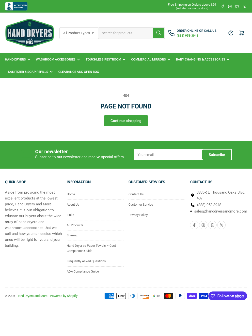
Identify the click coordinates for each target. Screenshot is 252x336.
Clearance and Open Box (78, 72)
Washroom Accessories (56, 59)
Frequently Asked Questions (86, 261)
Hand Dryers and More (32, 296)
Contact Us (136, 194)
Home (71, 194)
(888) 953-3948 (209, 205)
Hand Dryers (15, 59)
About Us (73, 204)
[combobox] (131, 33)
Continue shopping (126, 121)
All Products (75, 225)
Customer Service (140, 204)
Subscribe (217, 155)
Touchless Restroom (103, 59)
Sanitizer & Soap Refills (28, 72)
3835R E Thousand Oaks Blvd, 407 (221, 195)
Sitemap (72, 235)
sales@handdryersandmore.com (220, 211)
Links (70, 215)
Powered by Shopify (64, 296)
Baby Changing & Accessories (200, 59)
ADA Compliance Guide (83, 271)
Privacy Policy (138, 215)
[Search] (158, 33)
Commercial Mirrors (148, 59)
